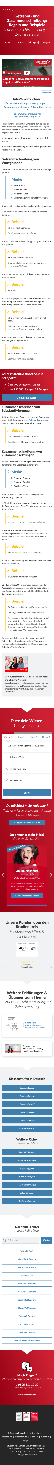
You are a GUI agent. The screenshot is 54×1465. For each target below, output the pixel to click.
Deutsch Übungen (8, 10)
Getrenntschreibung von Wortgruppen (26, 103)
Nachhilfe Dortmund (27, 1291)
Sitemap (34, 1436)
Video (7, 42)
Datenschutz (21, 1436)
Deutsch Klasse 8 (27, 1112)
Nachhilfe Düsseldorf (27, 1283)
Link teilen (46, 92)
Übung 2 (21, 737)
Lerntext (20, 42)
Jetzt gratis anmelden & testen (27, 822)
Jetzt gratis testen (27, 397)
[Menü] (35, 946)
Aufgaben (27, 1160)
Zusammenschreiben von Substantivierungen (27, 107)
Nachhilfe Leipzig (27, 1324)
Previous (3, 875)
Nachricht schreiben (27, 1394)
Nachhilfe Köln (27, 1275)
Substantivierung (37, 420)
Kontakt (45, 1436)
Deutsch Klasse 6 (27, 1096)
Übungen (33, 42)
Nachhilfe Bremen (27, 1316)
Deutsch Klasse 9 (27, 1120)
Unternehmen (35, 1433)
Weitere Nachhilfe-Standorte (27, 1340)
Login (25, 1440)
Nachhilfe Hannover (27, 1308)
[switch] (33, 948)
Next (51, 875)
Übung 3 (33, 737)
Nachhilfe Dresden (27, 1332)
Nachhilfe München (27, 1259)
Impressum (7, 1436)
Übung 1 (8, 737)
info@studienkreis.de (27, 1454)
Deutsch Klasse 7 (27, 1104)
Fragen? (46, 42)
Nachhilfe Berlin (27, 1251)
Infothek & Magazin (17, 1433)
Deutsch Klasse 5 (27, 1088)
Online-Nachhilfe (31, 889)
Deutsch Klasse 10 (27, 1128)
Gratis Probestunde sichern (27, 895)
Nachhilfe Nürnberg (27, 1267)
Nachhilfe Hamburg (27, 1299)
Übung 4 (46, 737)
